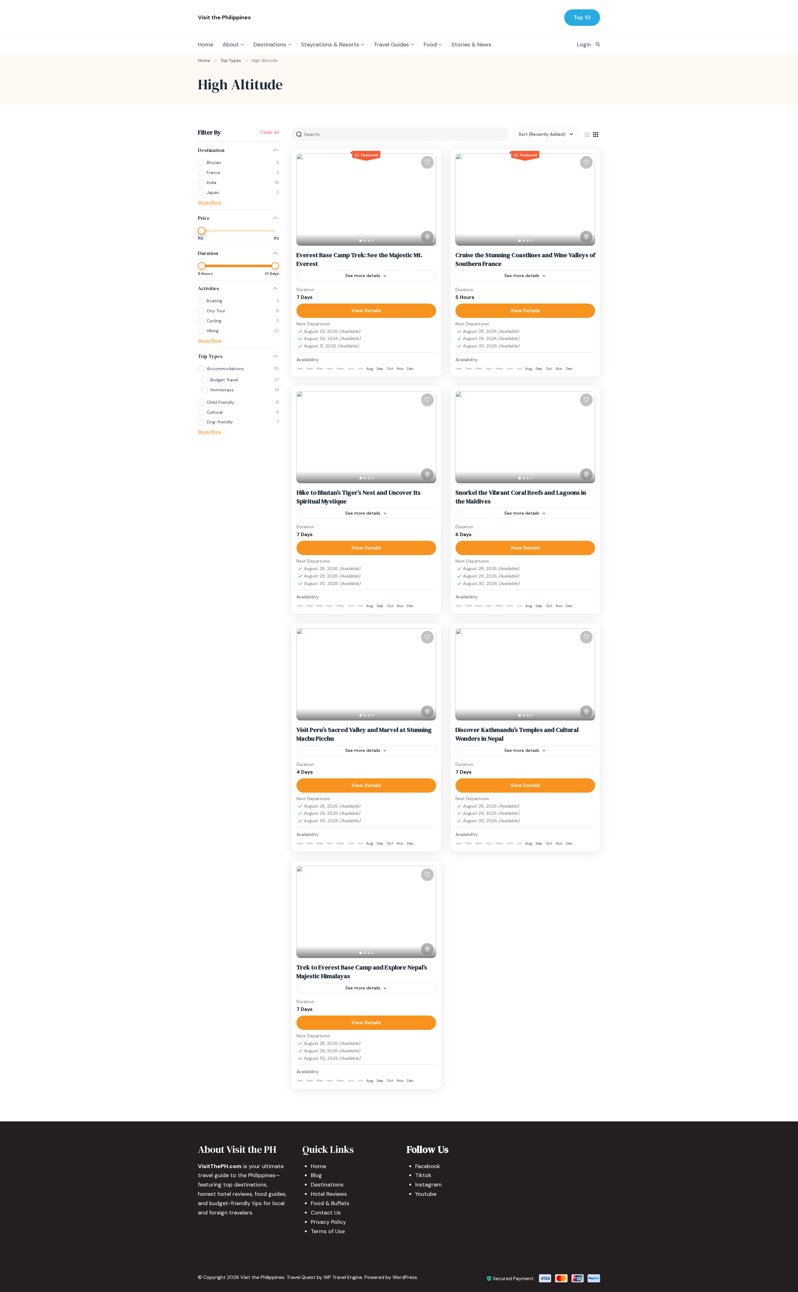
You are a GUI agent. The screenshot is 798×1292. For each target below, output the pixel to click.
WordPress (404, 1277)
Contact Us (326, 1212)
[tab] (360, 240)
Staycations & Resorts (330, 44)
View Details (366, 310)
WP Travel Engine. (343, 1277)
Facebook (427, 1166)
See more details (362, 275)
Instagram (428, 1184)
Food (430, 44)
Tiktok (423, 1175)
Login (584, 44)
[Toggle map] (427, 237)
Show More (209, 202)
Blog (316, 1175)
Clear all (269, 132)
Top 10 (582, 17)
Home (205, 44)
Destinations (269, 44)
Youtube (425, 1194)
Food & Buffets (330, 1203)
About (231, 44)
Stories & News (471, 44)
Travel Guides (391, 44)
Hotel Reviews (329, 1194)
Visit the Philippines (224, 17)
